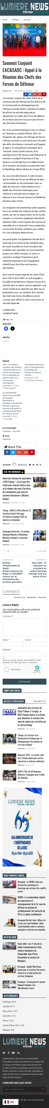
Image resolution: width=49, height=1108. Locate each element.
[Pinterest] (44, 94)
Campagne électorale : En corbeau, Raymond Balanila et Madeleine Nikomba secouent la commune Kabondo (16, 536)
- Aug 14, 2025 (30, 748)
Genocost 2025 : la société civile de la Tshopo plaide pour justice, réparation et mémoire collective (31, 758)
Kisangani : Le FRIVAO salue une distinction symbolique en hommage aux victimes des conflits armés (32, 886)
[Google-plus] (34, 94)
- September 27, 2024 (17, 502)
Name (6, 640)
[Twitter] (30, 94)
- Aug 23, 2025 (30, 781)
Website (6, 649)
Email (28, 640)
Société (6, 1006)
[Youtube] (30, 465)
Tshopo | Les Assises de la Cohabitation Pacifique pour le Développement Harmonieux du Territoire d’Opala (30, 740)
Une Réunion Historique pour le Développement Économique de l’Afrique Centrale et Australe (34, 370)
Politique (7, 431)
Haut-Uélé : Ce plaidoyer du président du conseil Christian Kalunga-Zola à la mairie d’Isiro (37, 570)
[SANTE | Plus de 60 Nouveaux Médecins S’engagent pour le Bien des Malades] (9, 775)
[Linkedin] (40, 465)
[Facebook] (25, 94)
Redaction (8, 91)
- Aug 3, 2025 (29, 765)
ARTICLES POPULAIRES (14, 701)
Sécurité (16, 431)
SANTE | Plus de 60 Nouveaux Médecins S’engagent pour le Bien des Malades (31, 774)
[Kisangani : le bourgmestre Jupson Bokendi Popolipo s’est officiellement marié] (9, 984)
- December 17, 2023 (17, 544)
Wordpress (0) (19, 597)
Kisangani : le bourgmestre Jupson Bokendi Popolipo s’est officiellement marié (31, 985)
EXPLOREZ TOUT (40, 701)
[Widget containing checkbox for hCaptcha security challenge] (22, 669)
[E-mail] (39, 94)
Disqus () (42, 597)
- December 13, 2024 (17, 523)
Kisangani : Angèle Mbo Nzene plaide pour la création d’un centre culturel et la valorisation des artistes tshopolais (31, 971)
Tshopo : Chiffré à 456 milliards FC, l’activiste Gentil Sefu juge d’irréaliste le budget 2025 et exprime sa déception (17, 515)
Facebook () (32, 597)
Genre (5, 1020)
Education (7, 1011)
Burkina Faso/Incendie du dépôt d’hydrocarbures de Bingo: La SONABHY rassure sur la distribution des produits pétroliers (12, 572)
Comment (8, 616)
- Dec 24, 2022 (30, 729)
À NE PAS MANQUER (12, 471)
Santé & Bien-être (11, 1025)
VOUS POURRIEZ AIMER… (14, 875)
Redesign (7, 439)
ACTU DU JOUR (10, 937)
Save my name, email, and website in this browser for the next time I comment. (22, 661)
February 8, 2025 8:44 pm (23, 91)
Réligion (6, 1030)
